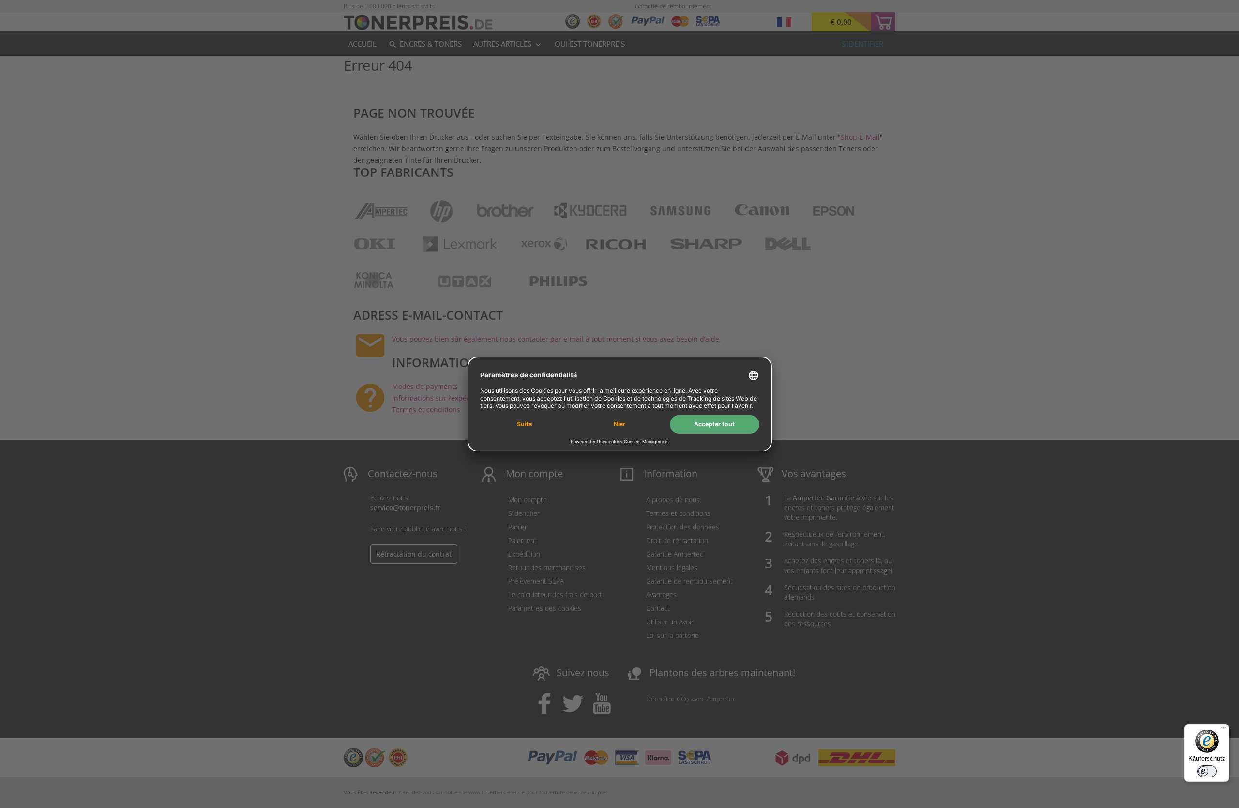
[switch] (1207, 771)
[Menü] (1223, 730)
